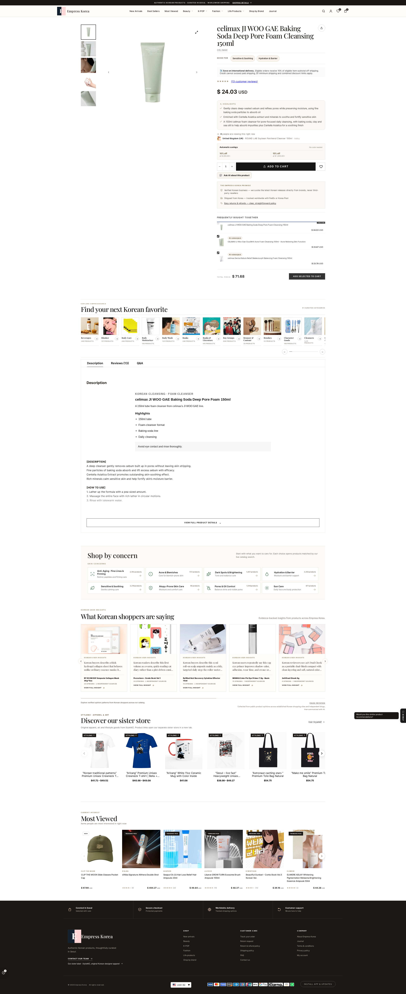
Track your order (247, 936)
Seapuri (167, 871)
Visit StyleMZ (316, 722)
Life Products (234, 11)
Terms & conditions (305, 946)
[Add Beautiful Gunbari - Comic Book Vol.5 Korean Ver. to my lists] (268, 864)
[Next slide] (325, 661)
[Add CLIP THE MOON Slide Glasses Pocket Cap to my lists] (104, 864)
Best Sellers (153, 11)
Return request (246, 941)
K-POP (201, 11)
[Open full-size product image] (196, 32)
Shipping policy (247, 950)
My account (302, 955)
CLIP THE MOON (88, 871)
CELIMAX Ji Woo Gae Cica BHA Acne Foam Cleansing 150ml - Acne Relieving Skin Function (267, 242)
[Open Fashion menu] (222, 11)
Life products (189, 955)
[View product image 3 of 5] (88, 65)
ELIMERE (291, 871)
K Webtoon (251, 871)
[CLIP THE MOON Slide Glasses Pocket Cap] (100, 849)
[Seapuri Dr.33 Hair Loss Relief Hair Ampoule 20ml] (182, 849)
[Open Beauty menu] (192, 11)
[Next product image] (196, 72)
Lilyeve (208, 871)
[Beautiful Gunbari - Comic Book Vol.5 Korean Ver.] (265, 849)
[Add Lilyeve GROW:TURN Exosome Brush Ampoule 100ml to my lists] (227, 864)
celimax (222, 50)
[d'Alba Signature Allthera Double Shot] (141, 849)
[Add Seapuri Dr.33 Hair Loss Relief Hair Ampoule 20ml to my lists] (186, 864)
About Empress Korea (306, 936)
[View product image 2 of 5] (88, 48)
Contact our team (78, 959)
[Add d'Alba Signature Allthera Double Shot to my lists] (145, 864)
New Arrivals (136, 11)
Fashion (216, 11)
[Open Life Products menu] (243, 11)
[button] (96, 864)
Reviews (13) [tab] (120, 363)
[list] (203, 332)
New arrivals (188, 936)
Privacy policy (303, 950)
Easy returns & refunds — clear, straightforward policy (250, 203)
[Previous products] (84, 856)
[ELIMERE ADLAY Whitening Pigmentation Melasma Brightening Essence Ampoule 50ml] (306, 849)
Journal (272, 11)
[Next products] (321, 856)
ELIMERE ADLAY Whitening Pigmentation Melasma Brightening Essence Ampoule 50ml (304, 877)
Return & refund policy (250, 946)
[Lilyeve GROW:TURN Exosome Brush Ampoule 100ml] (223, 849)
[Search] (323, 11)
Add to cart (277, 166)
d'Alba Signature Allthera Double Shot (140, 874)
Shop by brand (189, 960)
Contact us (245, 960)
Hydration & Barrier (268, 58)
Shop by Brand (256, 11)
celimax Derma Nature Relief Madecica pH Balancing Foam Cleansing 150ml (260, 258)
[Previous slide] (81, 661)
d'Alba (125, 871)
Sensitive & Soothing (243, 58)
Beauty (186, 11)
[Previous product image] (108, 72)
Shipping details (240, 3)
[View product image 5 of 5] (88, 98)
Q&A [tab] (140, 363)
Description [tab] (95, 363)
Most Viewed (171, 11)
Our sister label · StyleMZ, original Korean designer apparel (94, 963)
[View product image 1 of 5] (88, 32)
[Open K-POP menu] (206, 11)
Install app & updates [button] (318, 984)
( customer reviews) (244, 81)
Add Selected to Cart (307, 276)
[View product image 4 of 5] (88, 82)
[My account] (330, 11)
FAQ (242, 955)
